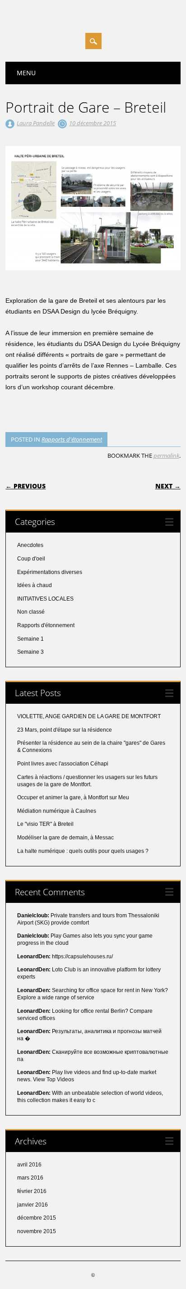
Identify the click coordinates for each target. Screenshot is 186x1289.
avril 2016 (29, 1164)
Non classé (31, 612)
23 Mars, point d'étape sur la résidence (64, 730)
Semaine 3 (30, 652)
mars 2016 (30, 1178)
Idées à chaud (34, 585)
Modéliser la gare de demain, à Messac (65, 837)
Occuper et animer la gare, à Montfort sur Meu (73, 797)
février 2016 (31, 1191)
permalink (166, 455)
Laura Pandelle (36, 123)
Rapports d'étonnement (72, 439)
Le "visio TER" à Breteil (45, 824)
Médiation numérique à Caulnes (56, 811)
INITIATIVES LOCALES (45, 599)
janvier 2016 (32, 1205)
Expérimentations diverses (49, 572)
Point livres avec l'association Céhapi (62, 764)
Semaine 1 (30, 639)
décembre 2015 (36, 1218)
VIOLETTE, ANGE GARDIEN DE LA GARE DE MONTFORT (89, 716)
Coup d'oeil (31, 559)
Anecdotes (30, 545)
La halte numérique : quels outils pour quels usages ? (83, 851)
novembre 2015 (36, 1231)
